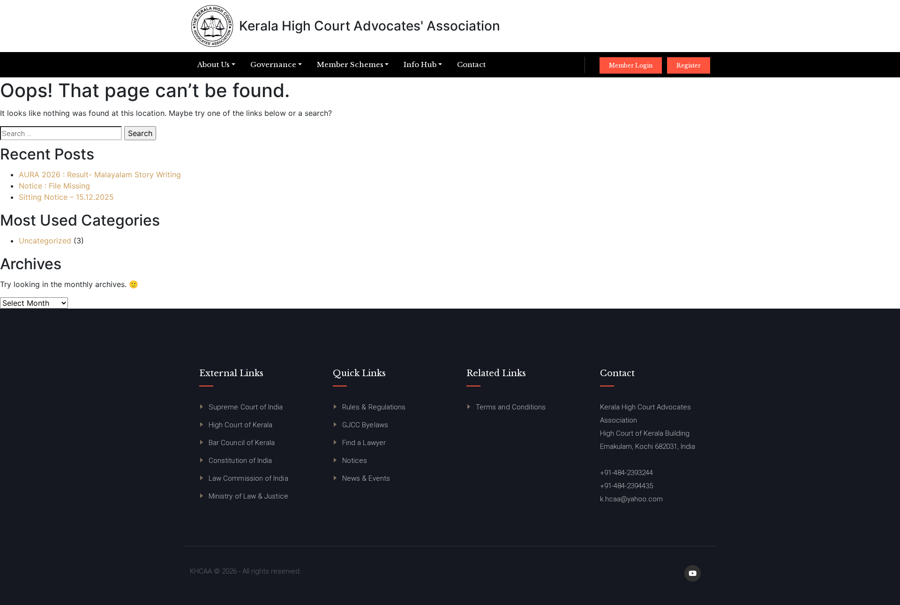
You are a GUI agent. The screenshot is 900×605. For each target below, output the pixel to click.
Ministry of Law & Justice (248, 496)
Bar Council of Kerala (242, 443)
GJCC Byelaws (365, 425)
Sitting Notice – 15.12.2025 (66, 197)
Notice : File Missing (54, 185)
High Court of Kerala (240, 425)
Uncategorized (45, 240)
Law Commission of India (248, 478)
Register (688, 65)
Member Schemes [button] (350, 64)
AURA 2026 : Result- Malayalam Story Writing (100, 174)
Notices (355, 460)
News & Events (366, 478)
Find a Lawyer (364, 443)
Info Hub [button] (420, 64)
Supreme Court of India (246, 407)
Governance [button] (273, 64)
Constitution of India (240, 460)
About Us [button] (213, 64)
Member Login (630, 65)
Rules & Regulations (373, 407)
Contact (471, 64)
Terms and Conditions (511, 407)
